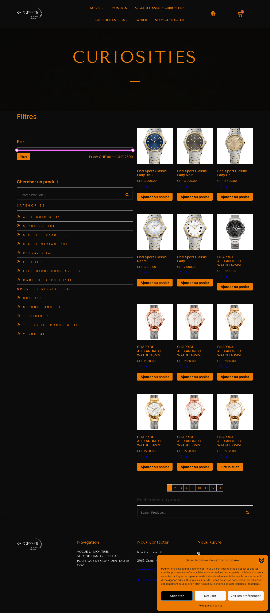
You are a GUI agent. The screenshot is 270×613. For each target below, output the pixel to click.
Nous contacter (169, 20)
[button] (261, 560)
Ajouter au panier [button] (154, 197)
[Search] (127, 194)
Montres (119, 8)
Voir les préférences (245, 596)
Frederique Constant (53, 271)
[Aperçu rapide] (145, 187)
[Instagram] (198, 553)
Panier (141, 20)
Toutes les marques (53, 325)
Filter (23, 157)
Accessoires (43, 217)
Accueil (96, 8)
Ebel (32, 262)
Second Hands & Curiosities (160, 8)
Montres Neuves (45, 289)
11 (206, 488)
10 (199, 488)
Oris (34, 298)
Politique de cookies (210, 605)
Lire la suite (230, 467)
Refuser (210, 596)
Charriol (39, 225)
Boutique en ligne (111, 20)
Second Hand (42, 307)
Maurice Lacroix (47, 280)
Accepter (177, 596)
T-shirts (37, 316)
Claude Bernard (47, 235)
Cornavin (38, 253)
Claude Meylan (45, 244)
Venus (34, 334)
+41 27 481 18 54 (149, 580)
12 (213, 488)
